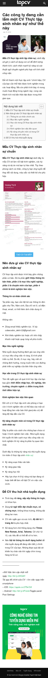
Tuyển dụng (27, 671)
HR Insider (37, 671)
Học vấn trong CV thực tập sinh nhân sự (26, 124)
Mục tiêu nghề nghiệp (19, 119)
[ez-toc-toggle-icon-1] (40, 106)
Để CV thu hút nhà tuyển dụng (19, 137)
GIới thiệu (10, 671)
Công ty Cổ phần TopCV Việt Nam (29, 675)
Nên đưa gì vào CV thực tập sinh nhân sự (24, 113)
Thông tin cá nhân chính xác (22, 116)
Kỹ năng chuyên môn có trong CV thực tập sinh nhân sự (24, 133)
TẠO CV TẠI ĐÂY (24, 254)
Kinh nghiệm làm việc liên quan (23, 128)
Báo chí (18, 671)
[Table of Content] (41, 106)
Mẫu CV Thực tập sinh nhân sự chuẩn (22, 110)
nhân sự (29, 455)
